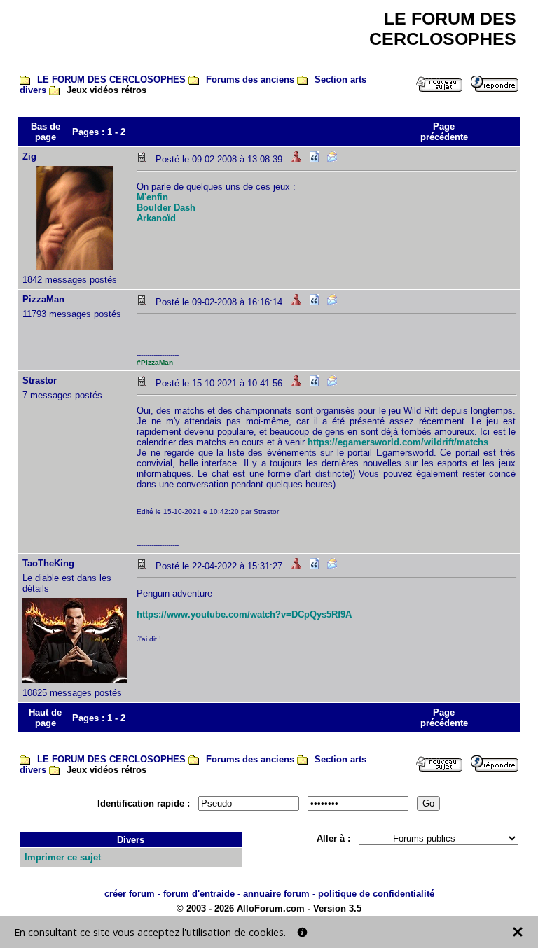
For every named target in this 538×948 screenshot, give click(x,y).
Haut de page (45, 717)
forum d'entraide (199, 893)
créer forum (129, 893)
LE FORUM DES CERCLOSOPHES (111, 79)
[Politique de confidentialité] (302, 932)
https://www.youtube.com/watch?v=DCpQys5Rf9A (244, 614)
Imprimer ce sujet (63, 857)
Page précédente (444, 131)
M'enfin (152, 197)
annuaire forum (276, 893)
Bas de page (45, 131)
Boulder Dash (166, 207)
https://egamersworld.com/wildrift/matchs (398, 442)
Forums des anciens (250, 79)
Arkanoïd (156, 218)
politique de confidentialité (376, 893)
